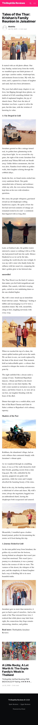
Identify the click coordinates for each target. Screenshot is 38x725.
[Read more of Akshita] (4, 27)
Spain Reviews (13, 704)
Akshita (11, 27)
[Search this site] (30, 3)
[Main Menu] (34, 3)
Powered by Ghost (19, 709)
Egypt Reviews (25, 704)
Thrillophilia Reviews (13, 3)
